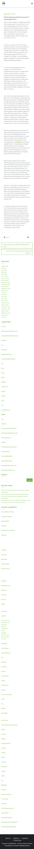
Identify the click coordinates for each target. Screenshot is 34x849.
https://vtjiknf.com (5, 652)
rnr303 (3, 699)
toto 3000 (3, 550)
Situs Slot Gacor (5, 648)
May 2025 (4, 296)
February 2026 (5, 278)
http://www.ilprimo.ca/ (6, 460)
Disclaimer (25, 838)
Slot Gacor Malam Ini (6, 794)
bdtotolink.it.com (5, 585)
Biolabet (3, 708)
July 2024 (3, 317)
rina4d (2, 775)
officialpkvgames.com (6, 354)
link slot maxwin (5, 563)
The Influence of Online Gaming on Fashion (13, 502)
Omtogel (3, 599)
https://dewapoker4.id (6, 456)
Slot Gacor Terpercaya (6, 817)
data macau (4, 559)
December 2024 (5, 307)
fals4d (2, 372)
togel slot (3, 752)
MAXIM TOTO (4, 386)
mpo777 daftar (5, 637)
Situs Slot (3, 734)
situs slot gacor (5, 676)
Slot (2, 780)
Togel (2, 368)
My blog (3, 326)
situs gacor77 (5, 635)
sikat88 (3, 604)
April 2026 (4, 274)
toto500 (3, 671)
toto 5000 (3, 525)
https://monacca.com (6, 694)
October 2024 (5, 311)
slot (2, 345)
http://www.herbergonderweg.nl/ (9, 822)
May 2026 (4, 272)
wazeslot (3, 738)
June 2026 (4, 270)
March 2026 (4, 276)
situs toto (3, 762)
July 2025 (3, 292)
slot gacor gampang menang (8, 359)
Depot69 (3, 626)
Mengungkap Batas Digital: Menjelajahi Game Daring (16, 245)
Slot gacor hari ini (5, 568)
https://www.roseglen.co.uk (8, 470)
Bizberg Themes (25, 845)
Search (4, 475)
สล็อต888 (3, 382)
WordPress (9, 845)
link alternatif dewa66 (6, 516)
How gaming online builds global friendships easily (15, 500)
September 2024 (5, 313)
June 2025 (4, 294)
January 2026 (4, 280)
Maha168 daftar (5, 521)
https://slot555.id (5, 451)
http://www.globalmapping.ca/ (8, 826)
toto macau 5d (5, 620)
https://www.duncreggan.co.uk (8, 465)
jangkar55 (3, 581)
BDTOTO (3, 396)
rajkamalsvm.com (5, 409)
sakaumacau (4, 713)
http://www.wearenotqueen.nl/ (9, 447)
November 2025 (5, 284)
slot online (3, 554)
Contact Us (16, 838)
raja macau (4, 535)
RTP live (3, 639)
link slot (3, 690)
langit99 (3, 414)
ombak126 (4, 803)
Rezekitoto (4, 590)
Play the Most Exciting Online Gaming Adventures (15, 494)
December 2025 (5, 282)
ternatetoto (4, 611)
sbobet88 (3, 340)
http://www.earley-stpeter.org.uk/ (9, 724)
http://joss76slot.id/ (6, 437)
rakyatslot (3, 423)
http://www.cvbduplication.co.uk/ (9, 433)
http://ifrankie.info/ (6, 743)
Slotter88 (3, 662)
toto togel (3, 594)
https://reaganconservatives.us (9, 428)
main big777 (4, 349)
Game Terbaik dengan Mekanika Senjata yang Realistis (19, 252)
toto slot (3, 771)
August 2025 (4, 290)
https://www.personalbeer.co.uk (9, 331)
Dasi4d (3, 729)
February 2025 (5, 303)
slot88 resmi (4, 643)
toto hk (3, 630)
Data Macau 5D (5, 622)
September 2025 (5, 288)
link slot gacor (4, 720)
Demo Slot (3, 785)
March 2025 (4, 301)
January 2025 (4, 305)
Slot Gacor (4, 624)
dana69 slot (4, 628)
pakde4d (3, 442)
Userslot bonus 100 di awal (7, 530)
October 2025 (5, 286)
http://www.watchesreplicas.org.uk (9, 335)
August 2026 (4, 266)
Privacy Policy (17, 840)
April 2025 (4, 298)
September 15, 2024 (9, 14)
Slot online (4, 666)
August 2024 (4, 315)
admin (7, 237)
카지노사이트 (4, 799)
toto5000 (3, 616)
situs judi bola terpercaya (7, 808)
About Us (7, 838)
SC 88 (2, 400)
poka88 (3, 391)
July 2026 (3, 268)
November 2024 (5, 309)
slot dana (3, 748)
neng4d (3, 680)
